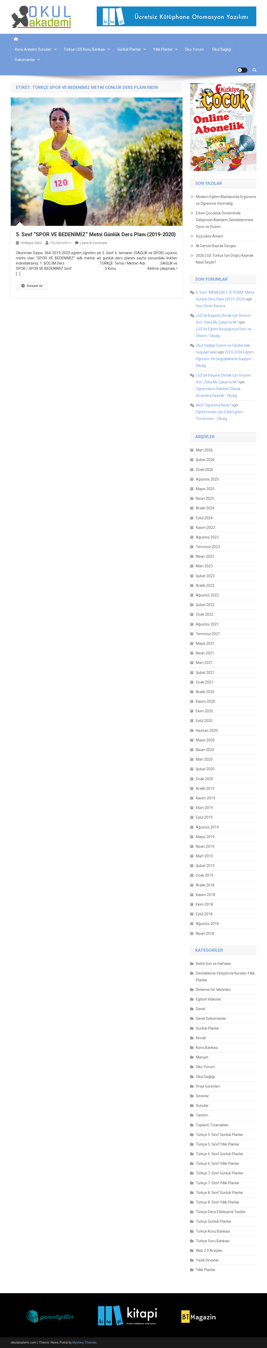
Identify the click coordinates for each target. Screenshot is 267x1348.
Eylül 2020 (204, 721)
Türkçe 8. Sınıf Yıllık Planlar (217, 1202)
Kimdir (201, 1038)
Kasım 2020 (205, 701)
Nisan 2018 (205, 933)
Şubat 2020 (205, 769)
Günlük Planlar (129, 49)
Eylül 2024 (204, 518)
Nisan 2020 (205, 750)
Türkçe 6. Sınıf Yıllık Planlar (217, 1163)
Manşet (202, 1057)
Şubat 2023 (205, 576)
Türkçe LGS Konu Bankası (84, 49)
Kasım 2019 (205, 798)
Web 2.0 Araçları (209, 1250)
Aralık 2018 (205, 885)
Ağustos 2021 (207, 624)
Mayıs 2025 (205, 489)
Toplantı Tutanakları (212, 1125)
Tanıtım (202, 1115)
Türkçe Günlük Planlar (213, 1221)
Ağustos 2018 (207, 924)
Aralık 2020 (205, 692)
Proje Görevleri (208, 1086)
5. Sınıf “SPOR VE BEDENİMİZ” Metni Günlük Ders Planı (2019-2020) (96, 234)
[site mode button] (242, 70)
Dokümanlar (25, 60)
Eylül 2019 (204, 817)
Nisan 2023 (205, 556)
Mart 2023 (204, 566)
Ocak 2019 (204, 875)
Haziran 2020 (207, 730)
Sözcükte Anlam (209, 236)
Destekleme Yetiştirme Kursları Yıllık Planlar (225, 976)
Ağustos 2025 (207, 479)
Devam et (34, 286)
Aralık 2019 (205, 788)
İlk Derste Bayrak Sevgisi (216, 246)
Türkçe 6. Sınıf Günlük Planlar (219, 1154)
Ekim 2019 (204, 808)
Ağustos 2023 (207, 537)
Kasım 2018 (205, 895)
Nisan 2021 (205, 653)
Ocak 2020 (204, 779)
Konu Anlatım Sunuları (33, 49)
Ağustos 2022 (207, 595)
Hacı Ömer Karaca (210, 306)
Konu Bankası (207, 1047)
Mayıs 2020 (205, 740)
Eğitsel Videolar (208, 999)
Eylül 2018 (204, 914)
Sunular (202, 1105)
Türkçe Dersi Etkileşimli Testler (221, 1212)
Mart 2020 (204, 759)
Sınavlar (202, 1096)
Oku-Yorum (194, 49)
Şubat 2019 (205, 866)
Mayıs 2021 (205, 643)
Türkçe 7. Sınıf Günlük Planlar (219, 1173)
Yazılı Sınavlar (207, 1260)
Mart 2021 (204, 663)
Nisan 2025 (205, 498)
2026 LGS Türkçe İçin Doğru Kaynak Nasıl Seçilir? (224, 258)
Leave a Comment (93, 243)
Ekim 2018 (204, 904)
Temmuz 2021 (208, 634)
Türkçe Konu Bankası (213, 1231)
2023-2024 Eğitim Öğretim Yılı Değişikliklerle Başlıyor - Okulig (225, 359)
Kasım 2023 (205, 527)
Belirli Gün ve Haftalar (213, 964)
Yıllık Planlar (163, 49)
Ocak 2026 (204, 470)
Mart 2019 (204, 856)
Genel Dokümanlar (211, 1018)
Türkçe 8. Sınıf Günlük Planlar (219, 1193)
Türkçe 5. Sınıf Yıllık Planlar (217, 1144)
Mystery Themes (84, 1342)
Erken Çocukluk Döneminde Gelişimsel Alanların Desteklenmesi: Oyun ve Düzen (225, 220)
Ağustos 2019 (207, 827)
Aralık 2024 (205, 508)
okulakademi (60, 243)
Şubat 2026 (205, 460)
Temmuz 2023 (208, 547)
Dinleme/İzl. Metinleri (213, 990)
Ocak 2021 (204, 682)
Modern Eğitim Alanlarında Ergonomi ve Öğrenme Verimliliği (226, 200)
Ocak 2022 (204, 614)
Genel (200, 1009)
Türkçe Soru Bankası (212, 1241)
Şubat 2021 (205, 672)
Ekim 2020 (204, 711)
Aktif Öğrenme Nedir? (214, 405)
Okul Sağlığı (221, 49)
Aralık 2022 (205, 585)
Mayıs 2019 (205, 837)
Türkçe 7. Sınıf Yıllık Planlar (217, 1183)
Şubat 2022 (205, 605)
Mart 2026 (204, 450)
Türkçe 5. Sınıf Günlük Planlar (219, 1135)
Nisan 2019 (205, 846)
